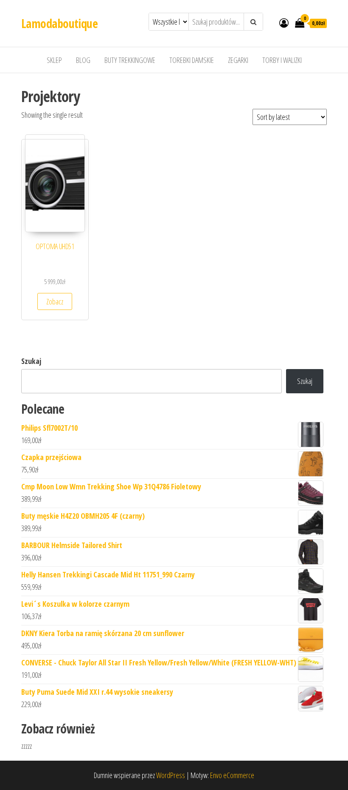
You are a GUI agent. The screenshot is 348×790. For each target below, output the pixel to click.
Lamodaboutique (59, 23)
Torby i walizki (282, 60)
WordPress (170, 775)
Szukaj (31, 361)
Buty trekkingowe (129, 60)
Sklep (54, 60)
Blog (83, 60)
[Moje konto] (284, 22)
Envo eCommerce (232, 775)
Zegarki (238, 60)
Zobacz (54, 301)
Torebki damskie (191, 60)
